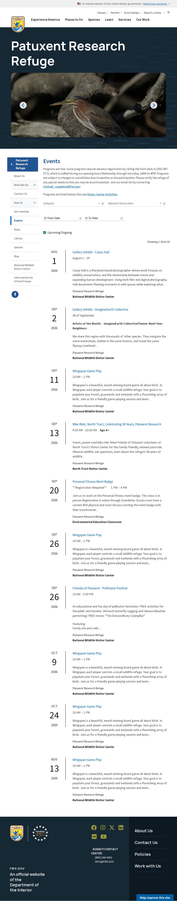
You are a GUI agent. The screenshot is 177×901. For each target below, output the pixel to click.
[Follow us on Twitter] (113, 827)
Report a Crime (152, 12)
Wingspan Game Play (87, 371)
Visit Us (18, 202)
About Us (19, 176)
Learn (109, 20)
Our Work (143, 20)
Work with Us (148, 866)
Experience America (45, 20)
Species (94, 20)
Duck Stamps (131, 12)
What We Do (21, 185)
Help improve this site (155, 897)
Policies (143, 854)
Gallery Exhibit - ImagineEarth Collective (100, 309)
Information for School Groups (23, 279)
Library (18, 238)
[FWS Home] (18, 24)
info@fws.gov (104, 861)
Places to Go (74, 20)
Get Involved (21, 211)
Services (124, 20)
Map (16, 256)
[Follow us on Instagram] (104, 827)
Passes (101, 12)
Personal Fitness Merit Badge (93, 481)
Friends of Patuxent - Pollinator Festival (100, 588)
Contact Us (20, 193)
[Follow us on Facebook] (95, 827)
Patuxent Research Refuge (22, 164)
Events (18, 220)
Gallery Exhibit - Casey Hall (91, 252)
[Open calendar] (45, 218)
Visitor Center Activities (102, 194)
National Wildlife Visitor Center (24, 266)
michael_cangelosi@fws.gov (61, 186)
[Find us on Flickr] (95, 836)
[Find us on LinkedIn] (122, 827)
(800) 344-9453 (103, 857)
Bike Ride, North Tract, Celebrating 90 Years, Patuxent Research (117, 424)
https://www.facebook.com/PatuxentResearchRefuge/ (25, 294)
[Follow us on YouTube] (104, 836)
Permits (115, 12)
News (17, 229)
